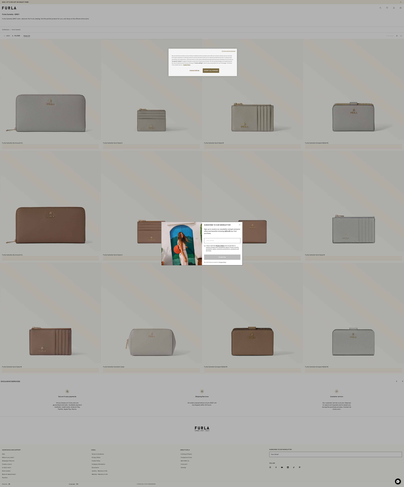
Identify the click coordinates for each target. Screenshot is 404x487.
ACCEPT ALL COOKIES (211, 70)
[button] (398, 481)
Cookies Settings (194, 70)
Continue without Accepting (228, 51)
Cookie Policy (186, 64)
